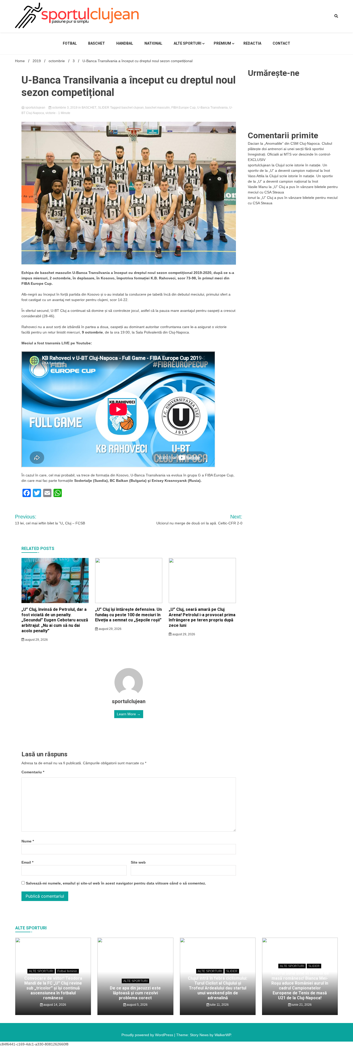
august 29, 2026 (36, 640)
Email (27, 862)
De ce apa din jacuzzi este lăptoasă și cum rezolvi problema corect (135, 993)
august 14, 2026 (54, 1005)
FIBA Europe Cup (183, 107)
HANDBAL (124, 43)
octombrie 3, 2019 (64, 107)
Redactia (252, 43)
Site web (138, 862)
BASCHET (96, 43)
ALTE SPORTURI (187, 43)
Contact (281, 43)
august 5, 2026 (137, 1005)
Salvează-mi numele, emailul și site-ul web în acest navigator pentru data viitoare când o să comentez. (116, 883)
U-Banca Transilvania (212, 107)
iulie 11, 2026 (219, 1005)
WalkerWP (222, 1035)
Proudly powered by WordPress (147, 1035)
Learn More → (129, 714)
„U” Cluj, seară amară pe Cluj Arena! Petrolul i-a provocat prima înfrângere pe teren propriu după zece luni (202, 617)
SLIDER (103, 107)
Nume (27, 841)
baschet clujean (132, 107)
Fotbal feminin (67, 971)
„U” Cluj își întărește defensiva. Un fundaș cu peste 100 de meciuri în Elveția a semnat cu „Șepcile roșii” (128, 615)
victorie (50, 113)
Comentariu (32, 772)
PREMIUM (222, 43)
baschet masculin (157, 107)
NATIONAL (153, 43)
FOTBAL (70, 43)
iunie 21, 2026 (301, 1005)
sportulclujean (35, 107)
